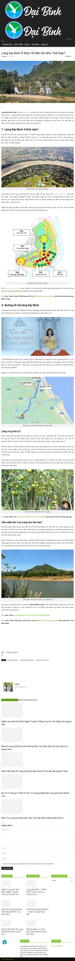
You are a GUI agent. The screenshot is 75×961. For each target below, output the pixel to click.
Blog (27, 44)
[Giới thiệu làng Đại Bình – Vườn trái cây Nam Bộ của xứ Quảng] (37, 903)
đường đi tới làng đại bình (27, 660)
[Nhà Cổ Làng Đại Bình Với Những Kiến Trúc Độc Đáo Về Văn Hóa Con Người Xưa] (37, 735)
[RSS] (59, 946)
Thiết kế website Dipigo (7, 959)
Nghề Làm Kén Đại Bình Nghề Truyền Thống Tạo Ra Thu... (10, 892)
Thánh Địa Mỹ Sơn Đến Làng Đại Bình (31, 517)
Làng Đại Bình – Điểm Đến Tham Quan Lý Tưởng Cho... (36, 892)
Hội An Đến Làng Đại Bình (48, 620)
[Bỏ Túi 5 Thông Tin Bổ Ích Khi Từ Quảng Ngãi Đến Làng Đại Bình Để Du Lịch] (37, 781)
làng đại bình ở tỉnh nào (42, 660)
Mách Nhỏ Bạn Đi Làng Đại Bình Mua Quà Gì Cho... (12, 931)
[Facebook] (53, 946)
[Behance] (52, 946)
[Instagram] (56, 946)
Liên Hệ (44, 44)
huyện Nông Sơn (59, 194)
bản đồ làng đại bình (12, 660)
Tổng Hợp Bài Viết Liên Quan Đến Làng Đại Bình (32, 615)
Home (3, 49)
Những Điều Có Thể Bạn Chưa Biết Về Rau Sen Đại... (36, 931)
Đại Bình (27, 112)
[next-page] (3, 822)
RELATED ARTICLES (9, 700)
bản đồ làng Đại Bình (13, 288)
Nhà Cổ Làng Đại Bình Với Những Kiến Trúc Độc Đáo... (11, 911)
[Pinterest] (58, 946)
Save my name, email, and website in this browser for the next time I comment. (28, 864)
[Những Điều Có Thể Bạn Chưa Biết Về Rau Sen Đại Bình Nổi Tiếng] (37, 923)
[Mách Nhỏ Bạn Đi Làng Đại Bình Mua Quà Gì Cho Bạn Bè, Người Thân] (37, 759)
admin (5, 56)
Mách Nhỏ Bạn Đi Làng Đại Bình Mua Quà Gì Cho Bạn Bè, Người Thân (34, 771)
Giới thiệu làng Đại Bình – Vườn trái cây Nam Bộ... (37, 911)
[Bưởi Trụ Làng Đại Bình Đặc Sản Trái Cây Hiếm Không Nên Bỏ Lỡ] (37, 806)
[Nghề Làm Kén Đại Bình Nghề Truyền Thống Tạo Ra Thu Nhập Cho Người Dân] (37, 710)
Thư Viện (35, 44)
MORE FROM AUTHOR (27, 700)
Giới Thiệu (18, 44)
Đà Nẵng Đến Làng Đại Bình (43, 296)
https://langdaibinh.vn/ (21, 686)
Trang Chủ (7, 44)
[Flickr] (55, 946)
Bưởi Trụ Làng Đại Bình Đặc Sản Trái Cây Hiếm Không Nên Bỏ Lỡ (32, 818)
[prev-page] (2, 822)
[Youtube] (61, 946)
